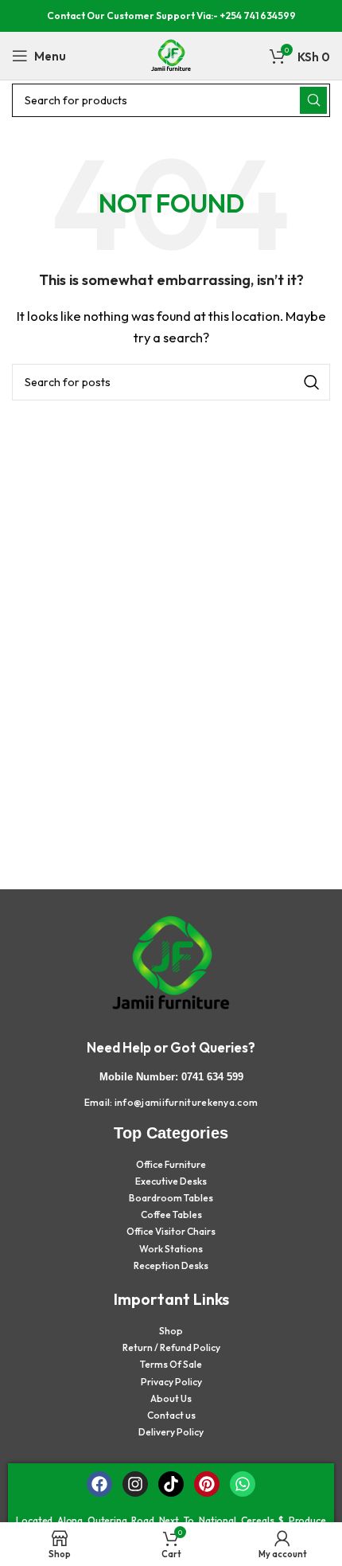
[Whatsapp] (242, 1484)
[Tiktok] (171, 1484)
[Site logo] (171, 54)
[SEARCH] (313, 100)
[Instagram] (135, 1484)
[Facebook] (99, 1484)
